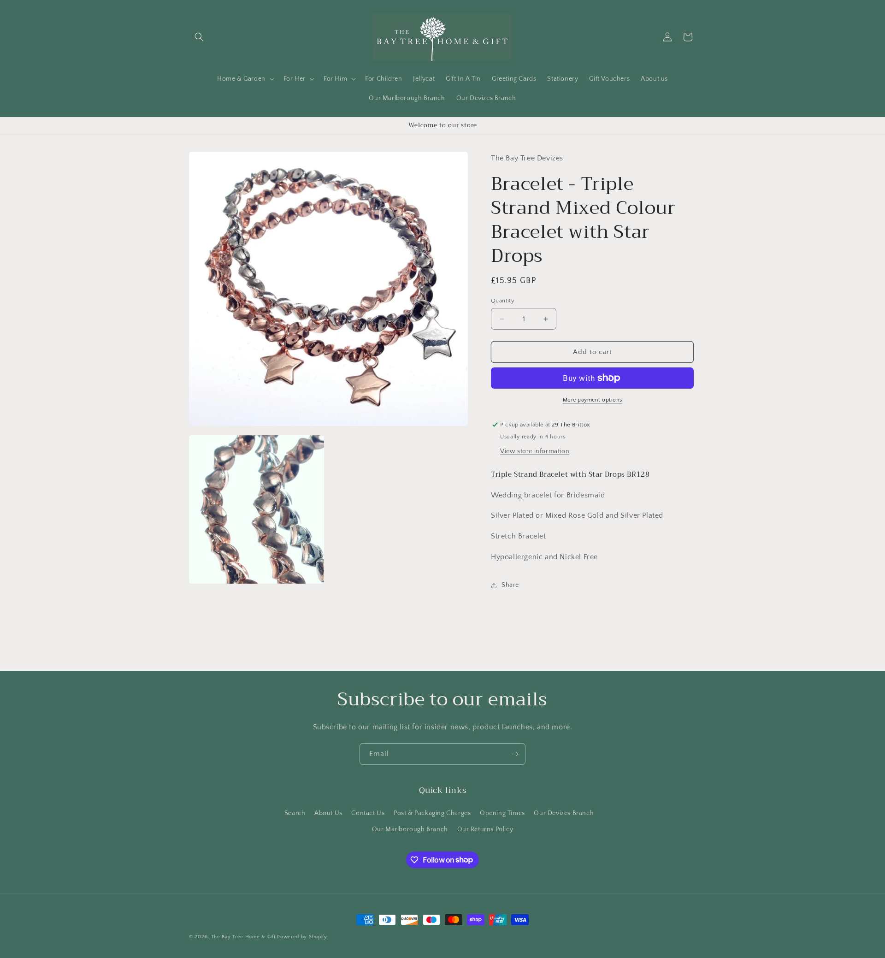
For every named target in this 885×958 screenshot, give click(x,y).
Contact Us (367, 812)
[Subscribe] (515, 754)
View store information (534, 451)
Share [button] (510, 585)
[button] (199, 37)
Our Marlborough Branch (410, 829)
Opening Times (502, 812)
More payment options (592, 400)
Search (295, 812)
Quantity (502, 300)
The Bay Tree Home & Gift (243, 937)
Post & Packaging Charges (432, 812)
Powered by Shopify (302, 937)
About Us (328, 812)
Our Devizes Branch (564, 812)
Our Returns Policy (485, 829)
